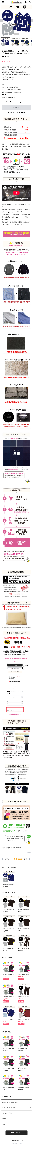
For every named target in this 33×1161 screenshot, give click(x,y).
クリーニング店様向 (7, 1113)
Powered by (14, 1143)
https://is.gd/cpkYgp (8, 97)
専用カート (4, 1124)
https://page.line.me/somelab (11, 847)
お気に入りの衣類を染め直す (9, 1102)
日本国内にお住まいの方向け (16, 112)
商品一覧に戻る (16, 1133)
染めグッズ (4, 1118)
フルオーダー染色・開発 (8, 1107)
